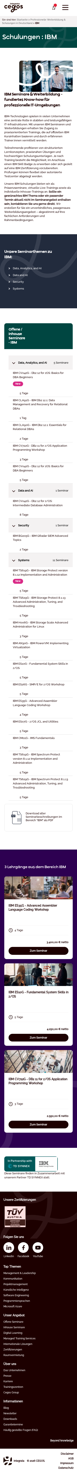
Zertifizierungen (12, 1349)
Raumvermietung (13, 1355)
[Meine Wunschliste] (53, 8)
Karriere (8, 1381)
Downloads (10, 1418)
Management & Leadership (19, 1273)
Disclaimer (67, 1453)
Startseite (22, 19)
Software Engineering (16, 1295)
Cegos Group (11, 1392)
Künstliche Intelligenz (16, 1289)
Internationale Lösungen (17, 1344)
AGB (71, 1458)
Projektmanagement (15, 1284)
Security (18, 281)
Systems (18, 288)
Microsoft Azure (12, 1306)
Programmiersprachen (16, 1300)
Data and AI (20, 275)
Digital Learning (12, 1332)
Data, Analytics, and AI (27, 268)
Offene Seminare (13, 1321)
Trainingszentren (13, 1386)
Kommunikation (12, 1278)
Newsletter (9, 1413)
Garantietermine (13, 1424)
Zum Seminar (38, 950)
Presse (7, 1375)
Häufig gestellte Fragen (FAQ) (20, 1430)
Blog (6, 1407)
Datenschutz (66, 1467)
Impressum (67, 1463)
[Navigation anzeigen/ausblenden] (65, 7)
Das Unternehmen (14, 1370)
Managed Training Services (19, 1338)
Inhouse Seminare (14, 1327)
